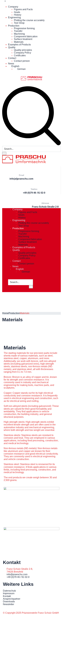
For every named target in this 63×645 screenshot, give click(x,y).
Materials (18, 42)
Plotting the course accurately (29, 20)
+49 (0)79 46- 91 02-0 (34, 192)
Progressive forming (24, 28)
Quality (11, 47)
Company (13, 6)
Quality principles (23, 50)
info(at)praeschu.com (21, 178)
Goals (17, 12)
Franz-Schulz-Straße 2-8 (45, 206)
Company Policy (22, 52)
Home (5, 313)
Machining (19, 34)
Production (13, 25)
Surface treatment (23, 39)
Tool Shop (19, 23)
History (17, 15)
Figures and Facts (23, 9)
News (11, 63)
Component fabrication (26, 36)
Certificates (20, 55)
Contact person (22, 61)
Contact (12, 58)
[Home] (24, 159)
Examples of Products (19, 44)
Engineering (14, 17)
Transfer (18, 31)
